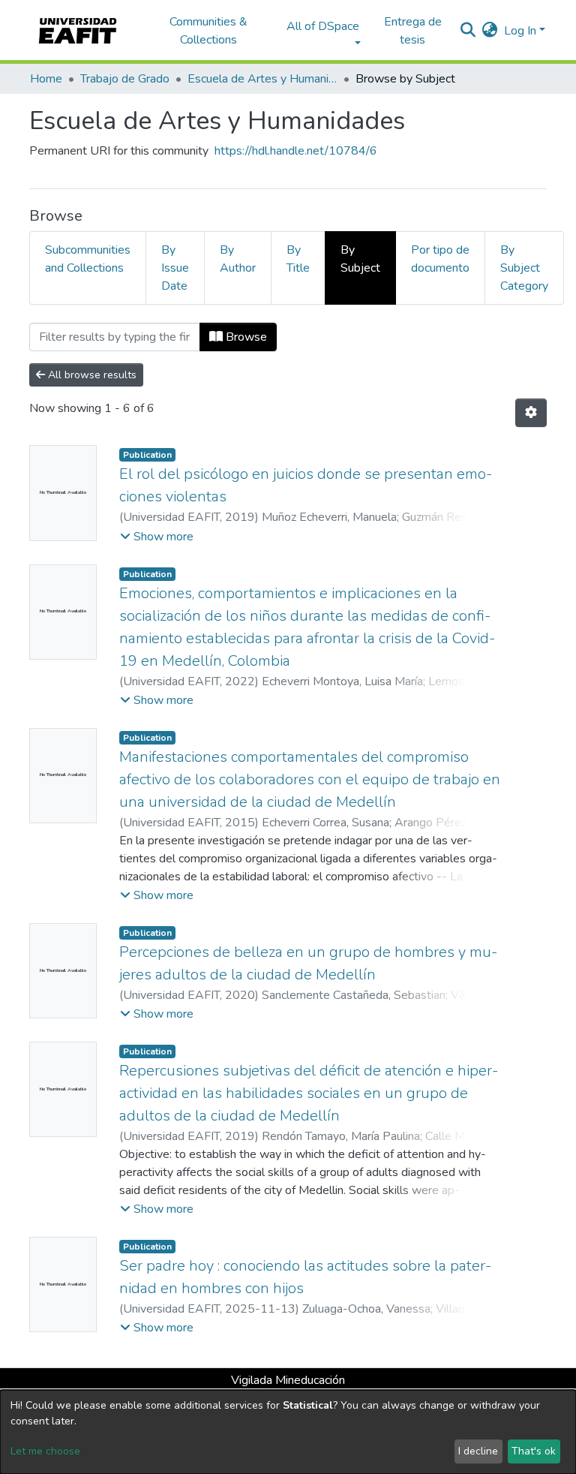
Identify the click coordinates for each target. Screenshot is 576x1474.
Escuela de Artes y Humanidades (263, 79)
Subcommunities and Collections (87, 259)
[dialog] (288, 1432)
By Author (238, 259)
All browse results (90, 375)
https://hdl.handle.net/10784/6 (295, 151)
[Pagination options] (531, 413)
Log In (520, 31)
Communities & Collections (209, 31)
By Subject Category (524, 268)
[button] (490, 31)
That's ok (534, 1451)
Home (46, 79)
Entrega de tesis (413, 31)
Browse (245, 337)
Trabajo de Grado (125, 79)
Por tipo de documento (440, 259)
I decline (478, 1451)
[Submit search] (468, 31)
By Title (298, 259)
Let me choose (45, 1451)
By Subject (360, 259)
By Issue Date (175, 268)
